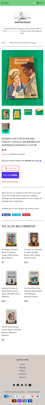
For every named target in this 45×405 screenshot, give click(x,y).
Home (3, 43)
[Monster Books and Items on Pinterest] (22, 385)
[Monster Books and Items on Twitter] (14, 385)
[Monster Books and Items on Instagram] (26, 385)
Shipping (5, 154)
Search (22, 364)
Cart (41, 3)
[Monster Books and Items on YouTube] (30, 385)
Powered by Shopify (33, 392)
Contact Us (23, 374)
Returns (22, 371)
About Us (22, 377)
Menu (7, 3)
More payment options (10, 182)
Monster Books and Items (17, 392)
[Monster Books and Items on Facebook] (18, 385)
